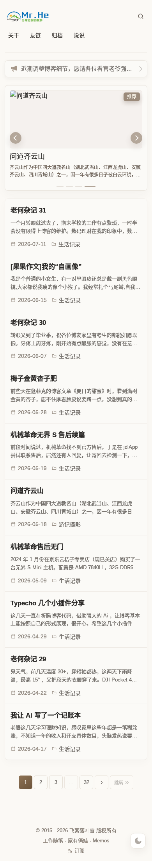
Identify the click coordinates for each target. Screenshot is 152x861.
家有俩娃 (78, 841)
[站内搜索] (140, 16)
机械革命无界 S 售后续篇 (48, 435)
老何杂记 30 (28, 322)
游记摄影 (70, 524)
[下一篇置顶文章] (136, 138)
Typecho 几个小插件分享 (48, 603)
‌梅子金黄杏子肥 (34, 378)
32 (86, 782)
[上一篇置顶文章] (15, 138)
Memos (101, 841)
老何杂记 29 (28, 659)
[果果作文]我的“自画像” (46, 266)
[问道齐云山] (76, 119)
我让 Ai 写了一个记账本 (46, 715)
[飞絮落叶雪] (28, 16)
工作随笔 (53, 841)
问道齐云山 (27, 156)
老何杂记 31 (28, 210)
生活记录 (69, 244)
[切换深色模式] (138, 841)
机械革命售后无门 (37, 547)
